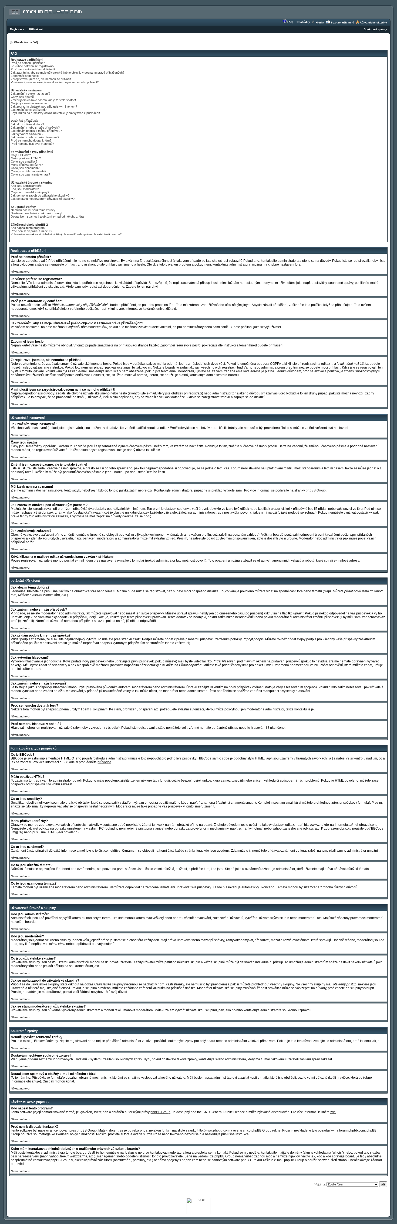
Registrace (17, 29)
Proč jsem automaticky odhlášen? (33, 69)
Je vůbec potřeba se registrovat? (32, 66)
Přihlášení (36, 29)
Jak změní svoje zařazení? (28, 109)
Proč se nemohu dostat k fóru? (31, 140)
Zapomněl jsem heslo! (25, 75)
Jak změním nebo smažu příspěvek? (35, 127)
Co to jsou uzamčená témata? (30, 174)
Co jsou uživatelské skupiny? (30, 192)
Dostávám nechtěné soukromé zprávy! (36, 213)
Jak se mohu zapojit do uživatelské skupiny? (40, 195)
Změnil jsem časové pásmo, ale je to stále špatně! (43, 100)
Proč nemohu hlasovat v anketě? (32, 143)
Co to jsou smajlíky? (24, 161)
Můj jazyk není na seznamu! (29, 103)
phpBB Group (316, 490)
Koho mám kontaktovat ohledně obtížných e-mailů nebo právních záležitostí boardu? (66, 234)
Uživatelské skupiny (373, 22)
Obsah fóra (21, 42)
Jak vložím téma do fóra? (27, 124)
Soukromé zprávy (375, 29)
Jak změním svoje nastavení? (30, 93)
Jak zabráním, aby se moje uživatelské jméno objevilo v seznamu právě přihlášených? (67, 72)
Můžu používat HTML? (26, 158)
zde (333, 1112)
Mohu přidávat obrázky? (27, 164)
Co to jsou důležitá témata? (28, 171)
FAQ (290, 21)
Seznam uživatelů (342, 22)
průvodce (104, 762)
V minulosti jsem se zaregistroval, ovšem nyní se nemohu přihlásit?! (55, 82)
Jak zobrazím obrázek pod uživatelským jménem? (44, 106)
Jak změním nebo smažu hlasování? (35, 137)
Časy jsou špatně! (23, 96)
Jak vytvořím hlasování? (27, 134)
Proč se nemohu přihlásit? (28, 62)
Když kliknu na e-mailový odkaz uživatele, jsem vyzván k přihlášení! (55, 113)
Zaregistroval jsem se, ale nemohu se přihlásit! (41, 79)
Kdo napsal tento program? (28, 227)
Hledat (320, 22)
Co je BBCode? (21, 155)
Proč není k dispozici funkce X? (31, 231)
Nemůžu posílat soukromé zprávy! (33, 210)
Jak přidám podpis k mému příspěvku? (36, 130)
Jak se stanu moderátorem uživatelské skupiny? (43, 198)
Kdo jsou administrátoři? (26, 185)
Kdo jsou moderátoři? (25, 189)
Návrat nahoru (20, 271)
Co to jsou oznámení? (25, 168)
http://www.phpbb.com (213, 1130)
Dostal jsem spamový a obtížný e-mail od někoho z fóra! (48, 216)
